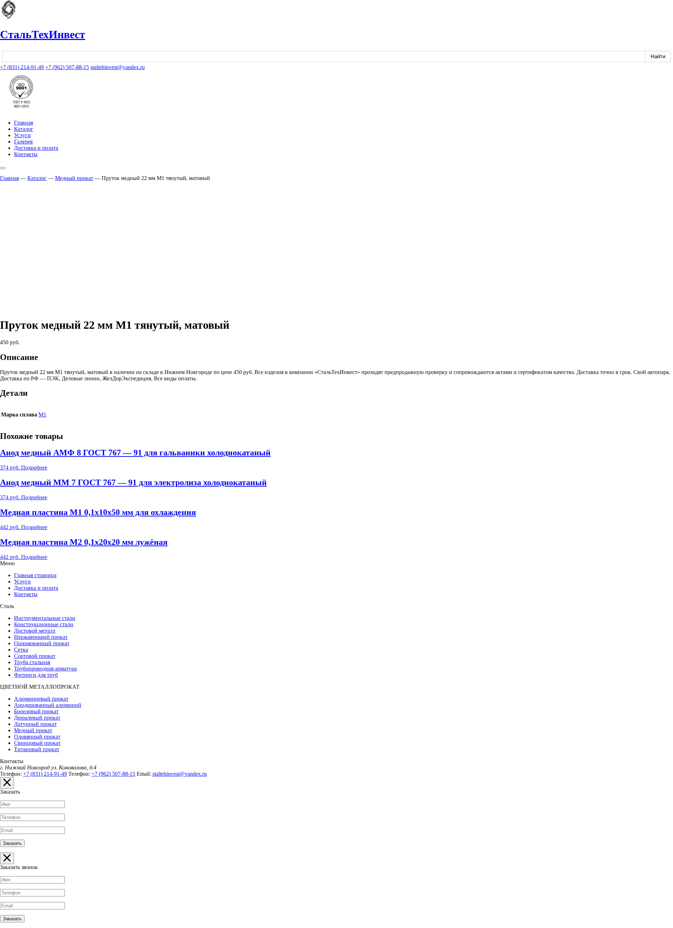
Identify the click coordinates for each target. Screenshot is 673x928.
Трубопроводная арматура (45, 669)
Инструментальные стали (44, 618)
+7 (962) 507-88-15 (67, 67)
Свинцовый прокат (37, 743)
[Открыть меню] (3, 168)
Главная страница (35, 575)
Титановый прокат (36, 749)
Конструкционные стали (43, 624)
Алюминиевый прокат (41, 699)
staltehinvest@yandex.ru (117, 67)
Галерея (23, 142)
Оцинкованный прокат (41, 643)
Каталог (23, 129)
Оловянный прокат (37, 737)
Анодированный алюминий (47, 705)
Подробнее (34, 467)
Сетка (21, 650)
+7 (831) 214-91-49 (22, 67)
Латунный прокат (35, 724)
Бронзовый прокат (36, 711)
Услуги (22, 135)
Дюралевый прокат (37, 718)
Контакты (26, 154)
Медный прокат (74, 178)
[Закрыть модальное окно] (7, 783)
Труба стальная (32, 662)
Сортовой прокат (34, 656)
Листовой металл (34, 631)
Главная (23, 123)
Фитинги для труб (36, 675)
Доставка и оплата (36, 148)
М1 (42, 415)
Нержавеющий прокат (41, 637)
